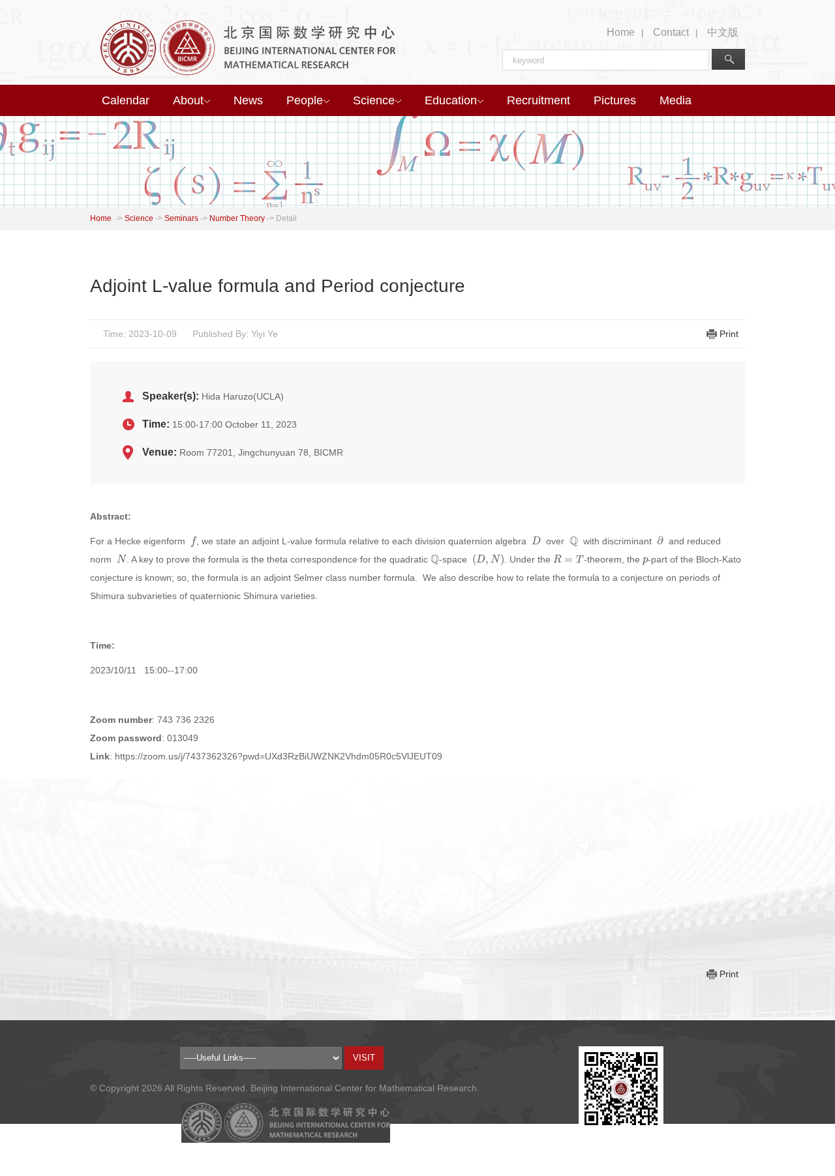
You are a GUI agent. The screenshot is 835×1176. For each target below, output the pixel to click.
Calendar (125, 100)
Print (729, 334)
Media (675, 100)
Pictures (615, 100)
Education (451, 100)
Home (621, 32)
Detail (286, 218)
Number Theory (237, 218)
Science (374, 100)
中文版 (722, 32)
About (188, 100)
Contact (671, 32)
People (304, 100)
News (248, 100)
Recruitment (538, 100)
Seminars (181, 218)
